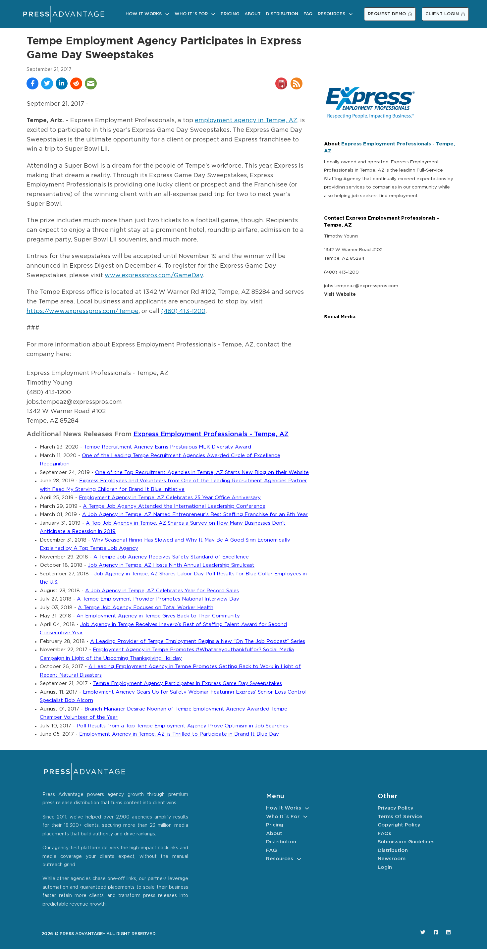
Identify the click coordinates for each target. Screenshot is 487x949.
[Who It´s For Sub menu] (213, 14)
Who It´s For (191, 14)
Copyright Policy (399, 825)
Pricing (230, 14)
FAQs (384, 833)
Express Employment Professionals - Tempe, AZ (211, 434)
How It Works (144, 14)
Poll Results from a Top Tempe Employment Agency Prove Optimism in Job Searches (182, 726)
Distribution (282, 14)
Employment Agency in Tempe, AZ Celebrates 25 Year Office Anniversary (170, 498)
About (252, 14)
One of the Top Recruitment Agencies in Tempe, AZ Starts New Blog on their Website (202, 472)
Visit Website (340, 294)
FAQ (307, 14)
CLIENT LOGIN (442, 14)
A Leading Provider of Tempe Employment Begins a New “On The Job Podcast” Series (197, 641)
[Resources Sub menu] (351, 14)
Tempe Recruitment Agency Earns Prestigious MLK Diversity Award (167, 447)
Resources (331, 14)
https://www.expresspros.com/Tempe (82, 311)
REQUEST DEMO (387, 14)
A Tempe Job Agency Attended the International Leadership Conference (174, 506)
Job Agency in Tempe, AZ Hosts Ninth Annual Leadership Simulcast (171, 565)
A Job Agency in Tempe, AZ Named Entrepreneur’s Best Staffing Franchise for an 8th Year (195, 514)
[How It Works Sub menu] (167, 14)
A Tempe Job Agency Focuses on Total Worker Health (145, 608)
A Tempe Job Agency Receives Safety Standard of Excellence (171, 557)
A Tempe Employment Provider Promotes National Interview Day (158, 599)
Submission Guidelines (406, 842)
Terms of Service (400, 817)
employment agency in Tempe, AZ (246, 120)
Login (385, 867)
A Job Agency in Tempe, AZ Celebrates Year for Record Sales (162, 591)
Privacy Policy (395, 808)
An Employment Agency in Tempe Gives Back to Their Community (158, 616)
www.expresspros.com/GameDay (154, 275)
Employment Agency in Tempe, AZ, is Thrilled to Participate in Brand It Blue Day (179, 734)
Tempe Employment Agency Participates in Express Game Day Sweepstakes (187, 683)
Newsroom (392, 859)
